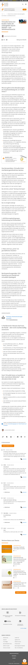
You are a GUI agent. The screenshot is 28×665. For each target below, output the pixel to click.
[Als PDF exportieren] (7, 437)
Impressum (14, 655)
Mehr (25, 9)
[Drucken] (11, 437)
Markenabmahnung (5, 20)
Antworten (24, 459)
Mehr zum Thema (20, 592)
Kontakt (14, 658)
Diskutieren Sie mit (8, 445)
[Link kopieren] (3, 437)
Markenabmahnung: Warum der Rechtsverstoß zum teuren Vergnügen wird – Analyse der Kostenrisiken (19, 561)
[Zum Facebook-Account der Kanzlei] (21, 437)
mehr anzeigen (23, 628)
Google (5, 0)
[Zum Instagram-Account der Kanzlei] (24, 437)
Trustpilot (13, 0)
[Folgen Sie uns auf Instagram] (24, 0)
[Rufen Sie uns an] (20, 0)
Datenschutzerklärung (14, 653)
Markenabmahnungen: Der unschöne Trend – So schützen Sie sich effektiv (19, 584)
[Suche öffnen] (23, 4)
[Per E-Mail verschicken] (17, 437)
